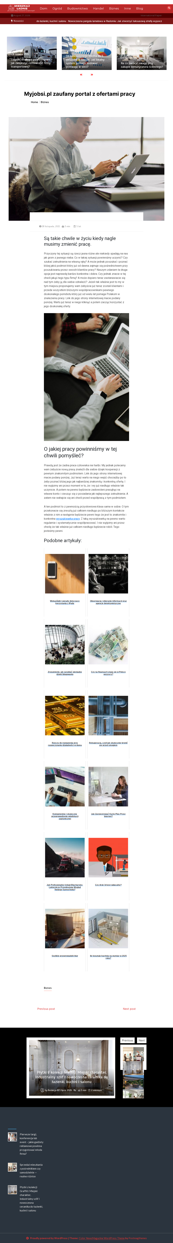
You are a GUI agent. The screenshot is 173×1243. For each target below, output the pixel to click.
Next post (129, 1008)
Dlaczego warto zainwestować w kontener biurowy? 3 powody (141, 65)
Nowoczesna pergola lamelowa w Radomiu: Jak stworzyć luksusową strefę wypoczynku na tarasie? (61, 21)
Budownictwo (77, 8)
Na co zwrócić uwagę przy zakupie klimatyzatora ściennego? (87, 65)
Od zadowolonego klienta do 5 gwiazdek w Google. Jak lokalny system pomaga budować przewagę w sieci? (30, 61)
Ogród (57, 8)
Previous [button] (127, 1040)
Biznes (114, 8)
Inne (127, 8)
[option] (61, 21)
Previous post (46, 1008)
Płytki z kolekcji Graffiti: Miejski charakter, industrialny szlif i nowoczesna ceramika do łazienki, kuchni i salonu (31, 1199)
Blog (139, 8)
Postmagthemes (138, 1238)
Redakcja (52, 1090)
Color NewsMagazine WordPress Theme (102, 1238)
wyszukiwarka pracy (68, 518)
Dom (43, 8)
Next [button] (142, 1040)
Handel (98, 8)
